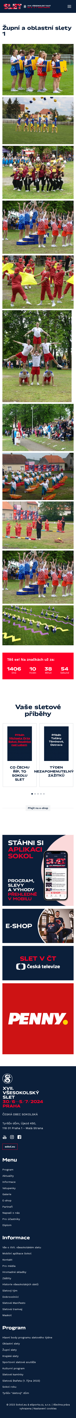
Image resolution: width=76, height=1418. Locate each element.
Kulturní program (13, 1368)
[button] (32, 794)
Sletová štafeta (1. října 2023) (21, 1380)
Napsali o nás (11, 1212)
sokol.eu (10, 1146)
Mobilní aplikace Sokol (16, 1253)
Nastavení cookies (44, 1408)
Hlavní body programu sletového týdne (27, 1337)
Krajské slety (10, 1356)
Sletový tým (9, 1290)
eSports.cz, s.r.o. (40, 1404)
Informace (8, 1181)
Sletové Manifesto (13, 1302)
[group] (20, 755)
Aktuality (8, 1175)
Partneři (7, 1206)
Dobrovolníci (10, 1296)
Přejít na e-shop (38, 808)
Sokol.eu (21, 1404)
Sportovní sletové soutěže (19, 1362)
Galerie (6, 1194)
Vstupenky (8, 1188)
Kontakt (7, 1259)
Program (7, 1169)
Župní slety (9, 1349)
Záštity (6, 1278)
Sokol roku (9, 1386)
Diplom (6, 1225)
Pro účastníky (11, 1219)
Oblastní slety (11, 1343)
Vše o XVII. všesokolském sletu (21, 1247)
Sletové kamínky (12, 1374)
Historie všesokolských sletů (20, 1284)
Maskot (7, 1315)
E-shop (6, 1200)
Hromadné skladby (14, 1272)
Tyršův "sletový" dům (15, 1393)
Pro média (8, 1265)
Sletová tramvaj (12, 1309)
